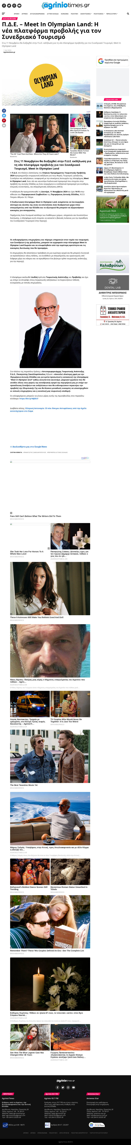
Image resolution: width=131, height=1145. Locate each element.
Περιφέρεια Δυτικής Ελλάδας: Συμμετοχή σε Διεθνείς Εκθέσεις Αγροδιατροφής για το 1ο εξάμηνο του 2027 (116, 124)
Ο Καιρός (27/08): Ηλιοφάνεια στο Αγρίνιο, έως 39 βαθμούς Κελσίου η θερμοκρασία (115, 106)
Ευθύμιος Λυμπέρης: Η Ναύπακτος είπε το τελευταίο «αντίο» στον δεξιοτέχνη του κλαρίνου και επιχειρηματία (115, 115)
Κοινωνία (64, 14)
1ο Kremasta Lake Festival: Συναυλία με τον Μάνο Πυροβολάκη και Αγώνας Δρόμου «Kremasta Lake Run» (116, 133)
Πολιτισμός (98, 14)
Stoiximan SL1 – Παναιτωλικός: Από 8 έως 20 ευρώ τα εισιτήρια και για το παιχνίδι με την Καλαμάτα (116, 143)
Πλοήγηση (53, 1133)
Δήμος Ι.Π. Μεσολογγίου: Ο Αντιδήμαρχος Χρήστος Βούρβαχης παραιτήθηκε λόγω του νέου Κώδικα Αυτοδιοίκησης (116, 171)
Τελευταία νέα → (112, 99)
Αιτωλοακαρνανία (37, 14)
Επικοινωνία (42, 1133)
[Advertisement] (60, 230)
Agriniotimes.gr (9, 52)
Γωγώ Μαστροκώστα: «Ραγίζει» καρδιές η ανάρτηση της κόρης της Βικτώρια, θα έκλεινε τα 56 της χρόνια (116, 161)
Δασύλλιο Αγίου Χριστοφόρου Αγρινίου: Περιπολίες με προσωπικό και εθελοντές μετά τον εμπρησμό (116, 189)
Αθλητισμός (85, 14)
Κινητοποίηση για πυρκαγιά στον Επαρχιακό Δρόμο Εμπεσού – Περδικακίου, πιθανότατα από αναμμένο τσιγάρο (116, 152)
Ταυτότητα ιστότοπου (99, 1133)
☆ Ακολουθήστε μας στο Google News (28, 446)
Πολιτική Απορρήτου (79, 1133)
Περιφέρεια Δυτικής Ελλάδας (58, 452)
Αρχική (16, 14)
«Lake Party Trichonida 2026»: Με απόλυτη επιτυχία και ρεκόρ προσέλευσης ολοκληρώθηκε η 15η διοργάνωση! (116, 180)
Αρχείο (33, 1133)
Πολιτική (74, 14)
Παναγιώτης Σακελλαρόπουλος (35, 452)
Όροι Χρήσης (64, 1133)
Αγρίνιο (25, 14)
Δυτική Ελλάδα (53, 14)
